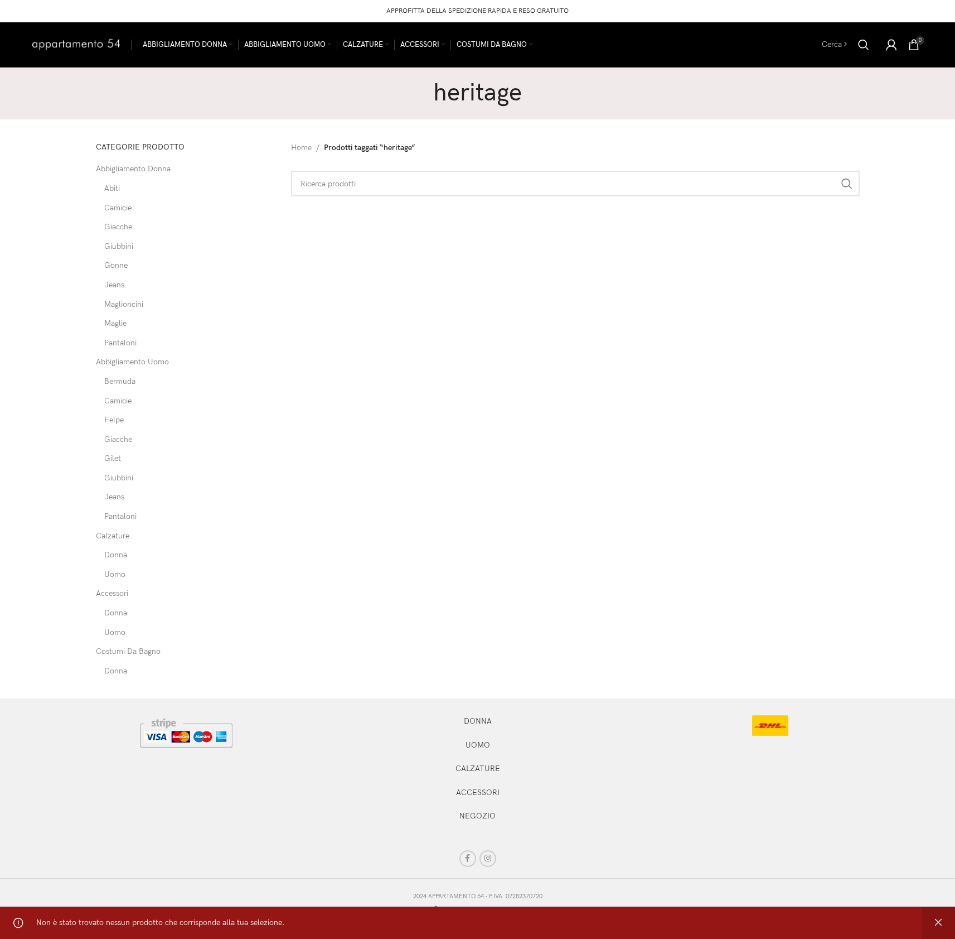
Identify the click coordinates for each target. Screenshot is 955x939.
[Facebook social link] (467, 858)
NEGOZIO (477, 816)
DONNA (478, 721)
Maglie (115, 323)
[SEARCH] (847, 183)
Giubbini (118, 246)
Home (301, 147)
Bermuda (119, 381)
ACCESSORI (478, 792)
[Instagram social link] (487, 858)
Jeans (114, 285)
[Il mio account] (891, 44)
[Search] (863, 44)
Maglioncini (123, 304)
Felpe (114, 420)
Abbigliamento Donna (133, 169)
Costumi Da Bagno (128, 651)
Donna (115, 555)
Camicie (118, 208)
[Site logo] (76, 44)
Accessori (112, 593)
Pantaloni (120, 343)
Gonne (116, 265)
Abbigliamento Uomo (132, 362)
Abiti (112, 188)
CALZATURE (477, 768)
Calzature (112, 536)
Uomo (114, 574)
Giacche (118, 227)
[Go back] (419, 93)
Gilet (112, 458)
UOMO (478, 745)
